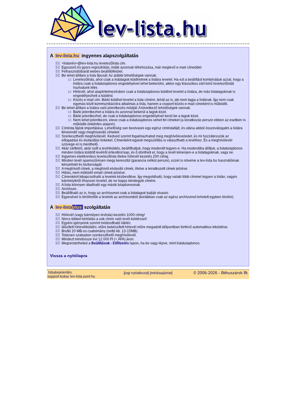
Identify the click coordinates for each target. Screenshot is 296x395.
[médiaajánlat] (161, 273)
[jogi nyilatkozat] (136, 273)
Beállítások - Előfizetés (110, 243)
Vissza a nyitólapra (68, 255)
